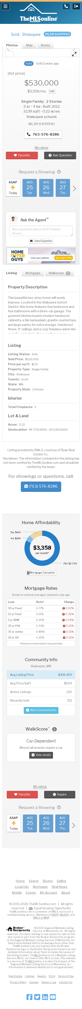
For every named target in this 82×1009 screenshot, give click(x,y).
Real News (59, 887)
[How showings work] (59, 172)
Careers (34, 982)
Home (20, 881)
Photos (12, 45)
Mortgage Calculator (42, 572)
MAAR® (64, 914)
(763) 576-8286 (43, 486)
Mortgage (32, 273)
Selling (61, 881)
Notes (45, 45)
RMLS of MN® (41, 917)
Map (29, 45)
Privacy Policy (18, 982)
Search (34, 881)
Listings (29, 976)
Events (31, 893)
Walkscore (59, 273)
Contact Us (65, 982)
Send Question (43, 240)
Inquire (62, 794)
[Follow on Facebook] (29, 998)
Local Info (22, 887)
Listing (11, 273)
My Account (48, 893)
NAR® (55, 914)
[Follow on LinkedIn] (45, 998)
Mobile (17, 893)
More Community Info (43, 710)
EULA (52, 976)
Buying (48, 881)
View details (43, 754)
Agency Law (48, 982)
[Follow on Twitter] (37, 998)
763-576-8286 (45, 134)
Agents (41, 976)
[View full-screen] (74, 54)
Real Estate (15, 976)
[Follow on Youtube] (52, 998)
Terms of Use (66, 976)
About (65, 893)
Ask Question (62, 155)
